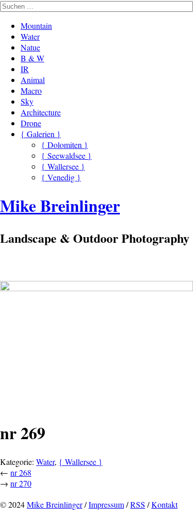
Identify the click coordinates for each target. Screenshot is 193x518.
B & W (32, 58)
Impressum (106, 504)
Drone (31, 123)
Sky (27, 101)
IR (25, 68)
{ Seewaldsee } (66, 155)
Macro (31, 90)
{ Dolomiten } (64, 144)
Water (30, 36)
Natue (30, 47)
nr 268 (20, 472)
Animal (33, 79)
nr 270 (20, 483)
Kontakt (164, 504)
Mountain (36, 25)
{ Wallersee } (63, 166)
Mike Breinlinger (54, 504)
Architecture (41, 112)
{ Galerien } (41, 133)
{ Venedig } (61, 177)
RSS (137, 504)
